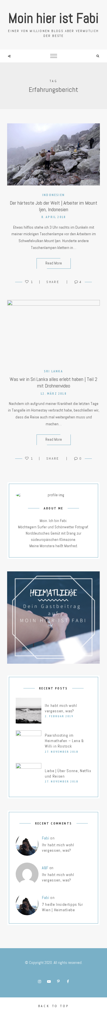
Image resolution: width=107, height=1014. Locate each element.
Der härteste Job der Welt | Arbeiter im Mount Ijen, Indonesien (53, 206)
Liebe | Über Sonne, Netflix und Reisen (68, 773)
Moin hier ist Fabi (53, 18)
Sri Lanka (53, 371)
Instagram (39, 981)
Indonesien (53, 195)
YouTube (49, 981)
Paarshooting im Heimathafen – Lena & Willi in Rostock (64, 741)
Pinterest (58, 981)
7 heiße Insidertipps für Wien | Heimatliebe (62, 907)
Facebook (67, 981)
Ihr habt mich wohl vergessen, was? (61, 708)
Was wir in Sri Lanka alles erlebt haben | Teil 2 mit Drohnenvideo (53, 382)
